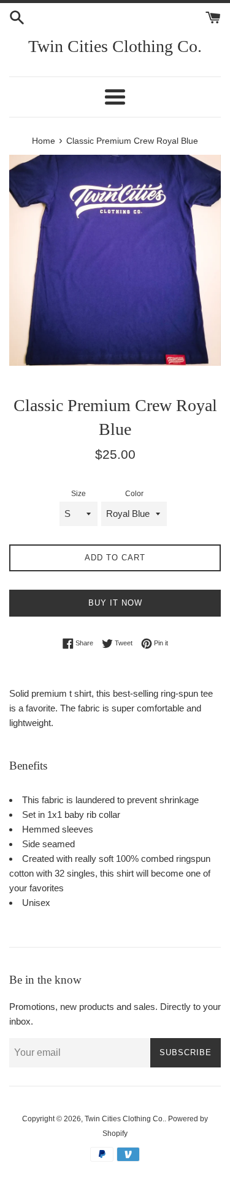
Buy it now (115, 602)
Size (78, 493)
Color (134, 493)
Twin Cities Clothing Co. (115, 46)
